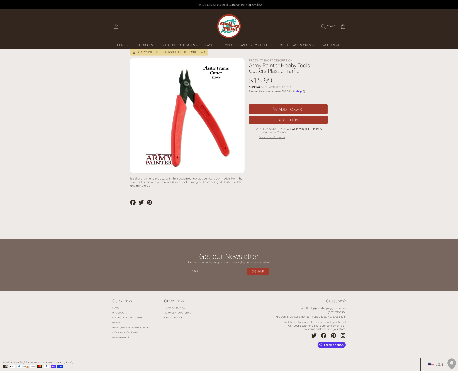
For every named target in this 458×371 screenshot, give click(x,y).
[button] (330, 26)
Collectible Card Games (177, 45)
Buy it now (288, 119)
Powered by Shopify (63, 362)
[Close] (344, 5)
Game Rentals (120, 337)
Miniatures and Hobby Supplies (247, 45)
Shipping (254, 87)
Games (210, 45)
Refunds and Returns (177, 312)
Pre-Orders (119, 312)
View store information (272, 137)
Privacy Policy (173, 317)
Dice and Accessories (295, 45)
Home (121, 45)
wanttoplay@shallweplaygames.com (323, 308)
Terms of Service (174, 307)
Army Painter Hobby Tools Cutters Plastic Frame (173, 52)
